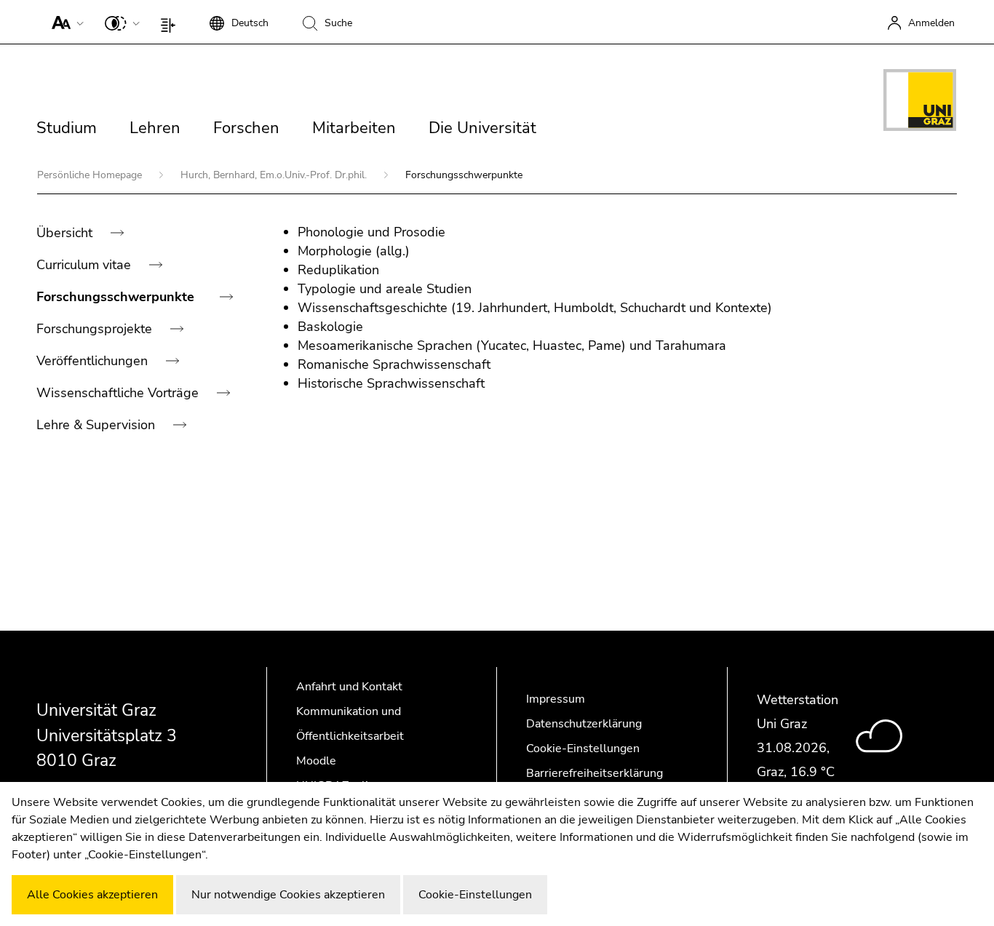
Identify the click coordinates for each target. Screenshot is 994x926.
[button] (64, 22)
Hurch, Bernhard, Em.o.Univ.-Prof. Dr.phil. (275, 175)
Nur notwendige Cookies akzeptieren (288, 895)
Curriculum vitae (85, 265)
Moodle (316, 761)
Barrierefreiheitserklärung (594, 773)
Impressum (555, 699)
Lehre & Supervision (97, 425)
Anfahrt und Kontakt (349, 687)
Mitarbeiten (354, 128)
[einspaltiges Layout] (171, 22)
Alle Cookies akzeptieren (92, 895)
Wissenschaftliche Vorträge (119, 393)
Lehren (155, 128)
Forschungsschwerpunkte (117, 297)
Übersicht (66, 233)
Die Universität (482, 128)
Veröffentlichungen (93, 361)
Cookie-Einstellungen (583, 749)
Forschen (246, 128)
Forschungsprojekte (96, 329)
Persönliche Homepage (91, 175)
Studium (66, 128)
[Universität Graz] (919, 102)
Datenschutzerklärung (584, 724)
